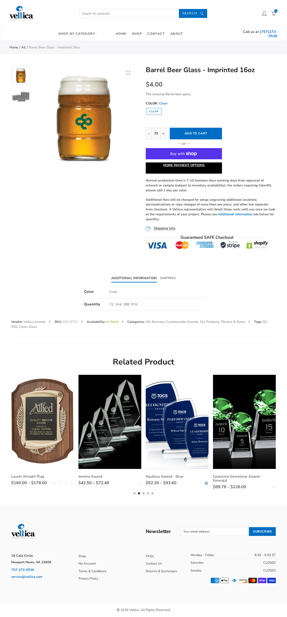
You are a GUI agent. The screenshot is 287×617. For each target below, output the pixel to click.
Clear (154, 111)
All (23, 47)
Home (121, 34)
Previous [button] (44, 117)
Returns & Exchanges (161, 571)
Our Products (209, 321)
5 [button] (152, 493)
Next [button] (123, 117)
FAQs (150, 556)
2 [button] (139, 493)
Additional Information (134, 278)
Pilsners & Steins (233, 321)
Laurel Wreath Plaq (27, 477)
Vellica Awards (35, 321)
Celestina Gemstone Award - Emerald (237, 479)
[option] (84, 116)
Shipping (168, 278)
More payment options (184, 165)
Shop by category (76, 34)
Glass (33, 326)
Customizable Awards (182, 321)
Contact (156, 34)
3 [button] (143, 493)
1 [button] (134, 493)
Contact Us (154, 563)
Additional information (235, 214)
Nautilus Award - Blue (164, 477)
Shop (137, 34)
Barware (158, 321)
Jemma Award (90, 477)
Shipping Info (164, 228)
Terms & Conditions (92, 571)
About (176, 34)
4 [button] (148, 493)
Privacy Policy (88, 578)
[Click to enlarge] (128, 73)
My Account (87, 563)
